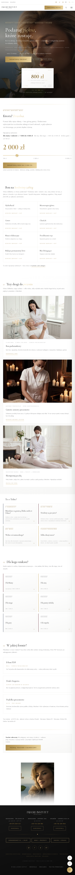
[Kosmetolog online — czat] (69, 870)
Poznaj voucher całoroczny (23, 748)
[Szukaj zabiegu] (66, 7)
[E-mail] (46, 848)
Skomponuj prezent (18, 59)
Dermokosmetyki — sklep (18, 840)
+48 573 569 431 (15, 824)
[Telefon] (69, 858)
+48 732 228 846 (60, 824)
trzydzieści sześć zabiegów (38, 266)
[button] (37, 327)
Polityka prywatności (56, 867)
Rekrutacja (33, 867)
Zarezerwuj (15, 828)
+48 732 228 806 (37, 824)
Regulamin (43, 867)
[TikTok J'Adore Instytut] (59, 2)
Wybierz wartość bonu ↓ (43, 59)
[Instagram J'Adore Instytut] (56, 2)
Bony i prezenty (40, 840)
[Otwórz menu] (71, 7)
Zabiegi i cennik (60, 840)
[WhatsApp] (69, 863)
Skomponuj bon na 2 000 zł (19, 165)
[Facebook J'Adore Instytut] (63, 2)
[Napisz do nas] (66, 2)
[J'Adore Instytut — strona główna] (9, 7)
